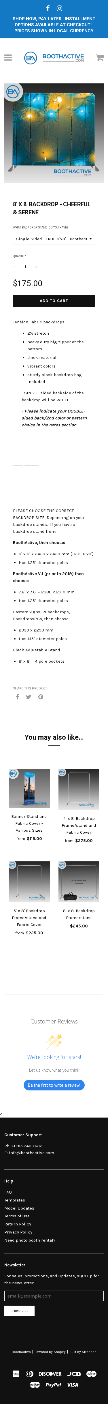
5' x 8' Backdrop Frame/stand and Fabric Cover (29, 917)
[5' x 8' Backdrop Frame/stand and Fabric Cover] (29, 883)
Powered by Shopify (50, 1352)
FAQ (8, 1192)
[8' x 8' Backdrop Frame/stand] (79, 883)
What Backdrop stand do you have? (40, 227)
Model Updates (19, 1208)
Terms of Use (17, 1216)
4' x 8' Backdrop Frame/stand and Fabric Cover (79, 825)
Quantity (19, 256)
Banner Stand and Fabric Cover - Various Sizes (29, 823)
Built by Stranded (82, 1352)
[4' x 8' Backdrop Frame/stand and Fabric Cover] (79, 790)
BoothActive (21, 1352)
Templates (14, 1200)
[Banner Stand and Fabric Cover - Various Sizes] (29, 789)
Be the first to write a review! (54, 1085)
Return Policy (17, 1224)
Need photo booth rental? (30, 1240)
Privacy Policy (18, 1232)
